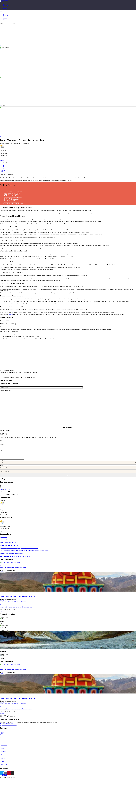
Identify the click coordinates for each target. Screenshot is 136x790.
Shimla (3, 758)
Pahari (8, 489)
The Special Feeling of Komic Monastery (14, 203)
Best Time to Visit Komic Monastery (12, 195)
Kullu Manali (4, 751)
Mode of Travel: (5, 390)
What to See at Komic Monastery (11, 199)
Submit (68, 475)
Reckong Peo (4, 539)
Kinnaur (3, 748)
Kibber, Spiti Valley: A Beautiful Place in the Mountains (16, 607)
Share (2, 160)
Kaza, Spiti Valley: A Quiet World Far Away (13, 567)
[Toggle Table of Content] (1, 189)
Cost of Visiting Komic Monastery (11, 200)
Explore (2, 571)
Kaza (40, 234)
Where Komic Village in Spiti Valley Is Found (14, 191)
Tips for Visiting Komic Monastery (11, 202)
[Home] (2, 11)
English (1, 489)
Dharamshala (4, 745)
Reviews (3, 170)
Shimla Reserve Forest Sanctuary (9, 545)
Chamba (3, 741)
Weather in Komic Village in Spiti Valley (13, 197)
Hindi (5, 489)
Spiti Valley (10, 314)
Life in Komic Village (9, 198)
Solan (2, 761)
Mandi (2, 754)
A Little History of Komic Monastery (12, 193)
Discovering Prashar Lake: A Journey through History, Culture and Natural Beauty (24, 550)
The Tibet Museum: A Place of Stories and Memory (15, 556)
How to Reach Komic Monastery (11, 194)
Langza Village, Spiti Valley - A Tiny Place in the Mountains (17, 596)
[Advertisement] (68, 35)
